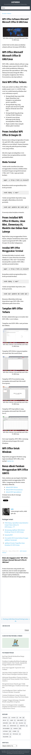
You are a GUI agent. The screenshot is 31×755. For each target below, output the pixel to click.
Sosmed (14, 731)
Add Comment (23, 551)
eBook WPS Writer (12, 487)
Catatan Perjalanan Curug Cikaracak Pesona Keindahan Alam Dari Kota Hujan (15, 696)
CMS (20, 717)
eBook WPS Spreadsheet (14, 492)
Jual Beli (21, 723)
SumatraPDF (9, 535)
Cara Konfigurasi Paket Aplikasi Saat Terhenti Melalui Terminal (14, 691)
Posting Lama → (24, 619)
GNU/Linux (5, 723)
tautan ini (10, 461)
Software (4, 552)
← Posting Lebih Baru (8, 619)
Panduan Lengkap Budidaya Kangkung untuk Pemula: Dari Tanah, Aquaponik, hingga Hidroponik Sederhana (14, 663)
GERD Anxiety (20, 720)
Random (15, 728)
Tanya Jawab (6, 734)
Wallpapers (5, 736)
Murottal (22, 725)
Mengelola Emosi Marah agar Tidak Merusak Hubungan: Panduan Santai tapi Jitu (15, 685)
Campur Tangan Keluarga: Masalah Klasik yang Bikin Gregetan (13, 701)
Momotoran (13, 725)
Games (11, 720)
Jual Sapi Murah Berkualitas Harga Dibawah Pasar (13, 657)
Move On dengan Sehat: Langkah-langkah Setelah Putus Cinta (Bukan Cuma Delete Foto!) (14, 706)
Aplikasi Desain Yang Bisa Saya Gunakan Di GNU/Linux (15, 544)
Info (14, 723)
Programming (6, 728)
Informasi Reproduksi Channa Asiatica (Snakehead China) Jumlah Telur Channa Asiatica (15, 679)
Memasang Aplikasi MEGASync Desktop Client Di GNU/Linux (15, 531)
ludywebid (15, 2)
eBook (4, 720)
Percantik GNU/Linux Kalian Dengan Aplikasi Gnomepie (16, 539)
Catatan (13, 717)
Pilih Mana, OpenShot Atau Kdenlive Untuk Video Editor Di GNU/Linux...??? (16, 525)
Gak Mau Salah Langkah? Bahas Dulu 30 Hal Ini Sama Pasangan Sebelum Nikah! (15, 673)
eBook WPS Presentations (14, 490)
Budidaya (5, 717)
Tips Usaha (15, 734)
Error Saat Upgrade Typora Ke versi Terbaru (13, 668)
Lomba (4, 725)
